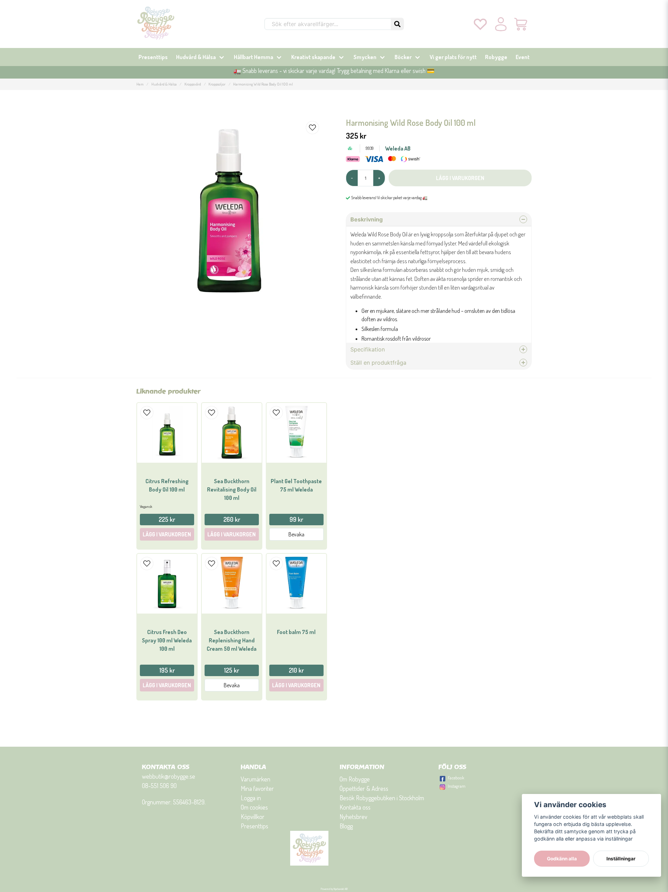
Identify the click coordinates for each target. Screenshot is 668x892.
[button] (397, 24)
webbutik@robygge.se (168, 776)
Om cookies (254, 807)
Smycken (364, 57)
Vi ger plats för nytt (453, 57)
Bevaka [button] (296, 534)
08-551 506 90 (159, 785)
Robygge (496, 57)
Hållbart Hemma (253, 57)
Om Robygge (355, 779)
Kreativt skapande (313, 57)
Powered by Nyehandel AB (334, 889)
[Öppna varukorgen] (521, 24)
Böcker (403, 57)
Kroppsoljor (216, 84)
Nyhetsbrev (353, 816)
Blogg (346, 826)
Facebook (456, 777)
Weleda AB (398, 148)
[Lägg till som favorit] (480, 24)
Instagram (457, 786)
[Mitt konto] (501, 24)
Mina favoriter (257, 788)
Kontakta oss (355, 807)
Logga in (251, 798)
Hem (140, 84)
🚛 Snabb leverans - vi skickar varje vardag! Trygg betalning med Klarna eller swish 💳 (334, 70)
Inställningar (621, 858)
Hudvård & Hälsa (196, 57)
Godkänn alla (562, 858)
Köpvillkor (252, 816)
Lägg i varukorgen (167, 534)
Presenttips (153, 57)
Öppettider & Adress (364, 788)
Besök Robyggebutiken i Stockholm (382, 798)
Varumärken (255, 779)
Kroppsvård (192, 84)
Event (523, 57)
